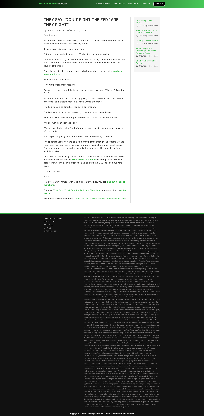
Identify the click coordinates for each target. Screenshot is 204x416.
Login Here (159, 4)
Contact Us (48, 225)
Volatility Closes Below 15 (147, 41)
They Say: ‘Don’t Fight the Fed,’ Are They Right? (77, 190)
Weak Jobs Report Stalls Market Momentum (146, 31)
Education (146, 4)
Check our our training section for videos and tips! (100, 198)
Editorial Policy (50, 231)
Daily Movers (119, 4)
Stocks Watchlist (103, 4)
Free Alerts (133, 4)
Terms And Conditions (53, 218)
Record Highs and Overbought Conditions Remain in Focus (146, 50)
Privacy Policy (49, 222)
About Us (47, 228)
